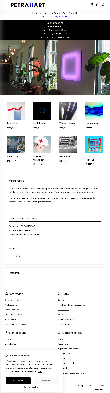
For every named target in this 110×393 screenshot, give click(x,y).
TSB (95, 386)
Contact (61, 339)
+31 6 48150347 (27, 226)
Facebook (16, 256)
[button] (35, 92)
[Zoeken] (103, 5)
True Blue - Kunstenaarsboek (71, 305)
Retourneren (63, 344)
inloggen (9, 339)
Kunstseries (63, 300)
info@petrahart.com (22, 230)
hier (40, 371)
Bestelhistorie (11, 344)
